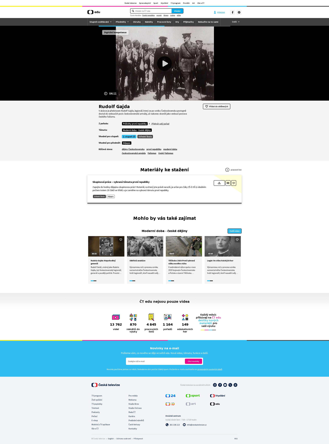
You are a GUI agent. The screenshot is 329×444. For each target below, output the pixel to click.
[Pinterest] (239, 12)
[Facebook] (232, 12)
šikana (165, 15)
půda (179, 15)
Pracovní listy (164, 22)
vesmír (159, 15)
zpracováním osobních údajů (209, 369)
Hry (177, 22)
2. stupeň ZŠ (129, 136)
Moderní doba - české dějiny (137, 130)
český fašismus (165, 153)
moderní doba (170, 149)
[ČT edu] (93, 13)
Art (193, 3)
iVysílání (164, 3)
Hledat (177, 11)
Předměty (121, 22)
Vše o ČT (200, 3)
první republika (154, 149)
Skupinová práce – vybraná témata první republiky (121, 181)
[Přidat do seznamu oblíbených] (233, 183)
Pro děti (186, 3)
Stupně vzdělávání (99, 22)
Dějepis (126, 143)
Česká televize (130, 3)
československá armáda (134, 153)
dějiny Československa (133, 149)
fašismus (152, 153)
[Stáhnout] (219, 183)
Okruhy (137, 22)
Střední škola (145, 136)
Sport (155, 3)
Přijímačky (188, 22)
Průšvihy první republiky (135, 123)
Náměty (149, 22)
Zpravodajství (145, 3)
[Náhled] (228, 183)
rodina (172, 15)
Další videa (234, 231)
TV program (175, 3)
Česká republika (148, 15)
